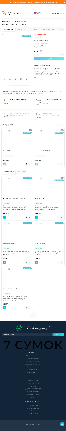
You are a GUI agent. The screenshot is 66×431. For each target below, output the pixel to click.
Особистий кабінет (33, 405)
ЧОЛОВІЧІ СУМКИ (33, 383)
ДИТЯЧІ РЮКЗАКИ (33, 394)
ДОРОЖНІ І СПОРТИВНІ (33, 389)
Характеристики (23, 29)
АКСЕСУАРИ (33, 397)
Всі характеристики (40, 78)
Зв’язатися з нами (33, 367)
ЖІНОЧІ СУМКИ (9, 172)
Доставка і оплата (33, 358)
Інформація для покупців (33, 364)
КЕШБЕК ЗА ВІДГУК (33, 361)
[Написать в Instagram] (37, 13)
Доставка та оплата (49, 29)
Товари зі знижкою (33, 372)
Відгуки (35, 29)
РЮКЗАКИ (21, 172)
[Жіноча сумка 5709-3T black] (23, 55)
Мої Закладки (33, 411)
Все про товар (8, 29)
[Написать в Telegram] (39, 13)
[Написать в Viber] (35, 13)
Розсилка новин (33, 413)
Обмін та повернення (33, 356)
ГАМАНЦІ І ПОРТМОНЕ (33, 391)
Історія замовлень (33, 408)
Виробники (33, 369)
